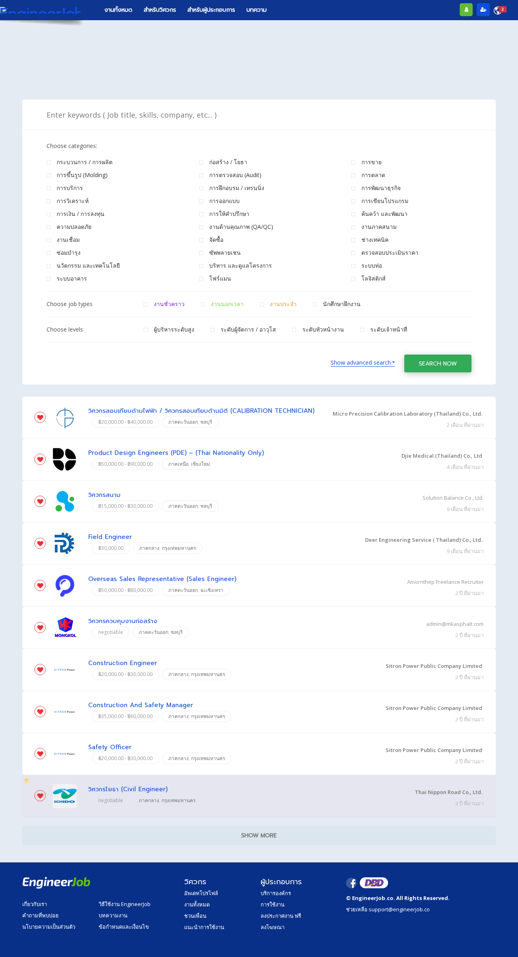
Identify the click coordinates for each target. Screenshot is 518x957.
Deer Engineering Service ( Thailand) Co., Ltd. (423, 539)
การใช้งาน (272, 904)
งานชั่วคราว (169, 304)
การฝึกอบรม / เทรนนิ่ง (236, 188)
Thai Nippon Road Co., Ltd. (448, 792)
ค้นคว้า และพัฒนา (384, 214)
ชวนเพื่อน (195, 915)
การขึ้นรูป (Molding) (82, 175)
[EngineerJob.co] (40, 10)
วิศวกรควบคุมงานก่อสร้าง (122, 621)
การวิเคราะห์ (73, 201)
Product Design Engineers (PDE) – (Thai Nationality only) (176, 453)
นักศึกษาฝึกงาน (342, 304)
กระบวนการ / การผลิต (85, 162)
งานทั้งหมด (118, 10)
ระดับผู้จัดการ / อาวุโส (248, 329)
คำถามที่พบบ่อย (40, 915)
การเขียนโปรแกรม (384, 201)
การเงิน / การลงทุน (80, 214)
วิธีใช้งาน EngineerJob (125, 904)
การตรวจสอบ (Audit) (235, 175)
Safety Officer (110, 747)
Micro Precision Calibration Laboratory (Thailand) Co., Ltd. (407, 413)
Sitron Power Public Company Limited (434, 666)
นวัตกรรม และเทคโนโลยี (88, 265)
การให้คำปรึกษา (229, 214)
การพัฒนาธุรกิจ (381, 188)
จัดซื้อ (216, 239)
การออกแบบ (224, 201)
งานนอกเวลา (227, 304)
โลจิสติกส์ (373, 278)
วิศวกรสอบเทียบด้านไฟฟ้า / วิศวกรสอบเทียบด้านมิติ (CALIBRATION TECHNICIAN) (201, 411)
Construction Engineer (122, 663)
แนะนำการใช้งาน (204, 927)
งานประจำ (283, 304)
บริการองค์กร (276, 893)
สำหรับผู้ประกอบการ (211, 10)
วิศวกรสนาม (104, 495)
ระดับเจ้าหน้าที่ (388, 329)
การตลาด (373, 175)
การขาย (371, 162)
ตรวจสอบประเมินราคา (389, 252)
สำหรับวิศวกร (160, 10)
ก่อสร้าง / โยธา (228, 162)
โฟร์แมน (220, 278)
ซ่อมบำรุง (69, 252)
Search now (438, 363)
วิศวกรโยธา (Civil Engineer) (128, 789)
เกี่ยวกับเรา (34, 904)
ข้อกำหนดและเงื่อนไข (124, 926)
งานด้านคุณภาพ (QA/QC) (241, 226)
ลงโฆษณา (272, 927)
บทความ (256, 10)
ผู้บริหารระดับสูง (174, 329)
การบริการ (70, 188)
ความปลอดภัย (74, 226)
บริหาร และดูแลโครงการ (240, 265)
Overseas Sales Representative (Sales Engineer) (162, 579)
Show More (259, 835)
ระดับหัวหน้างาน (323, 329)
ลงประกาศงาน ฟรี (281, 915)
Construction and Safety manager (140, 705)
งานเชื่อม (68, 239)
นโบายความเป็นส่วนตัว (48, 926)
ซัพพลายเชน (225, 252)
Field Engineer (110, 537)
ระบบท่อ (371, 265)
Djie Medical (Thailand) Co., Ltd (441, 455)
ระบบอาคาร (72, 278)
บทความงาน (113, 915)
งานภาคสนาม (379, 226)
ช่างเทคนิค (374, 239)
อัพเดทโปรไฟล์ (201, 893)
